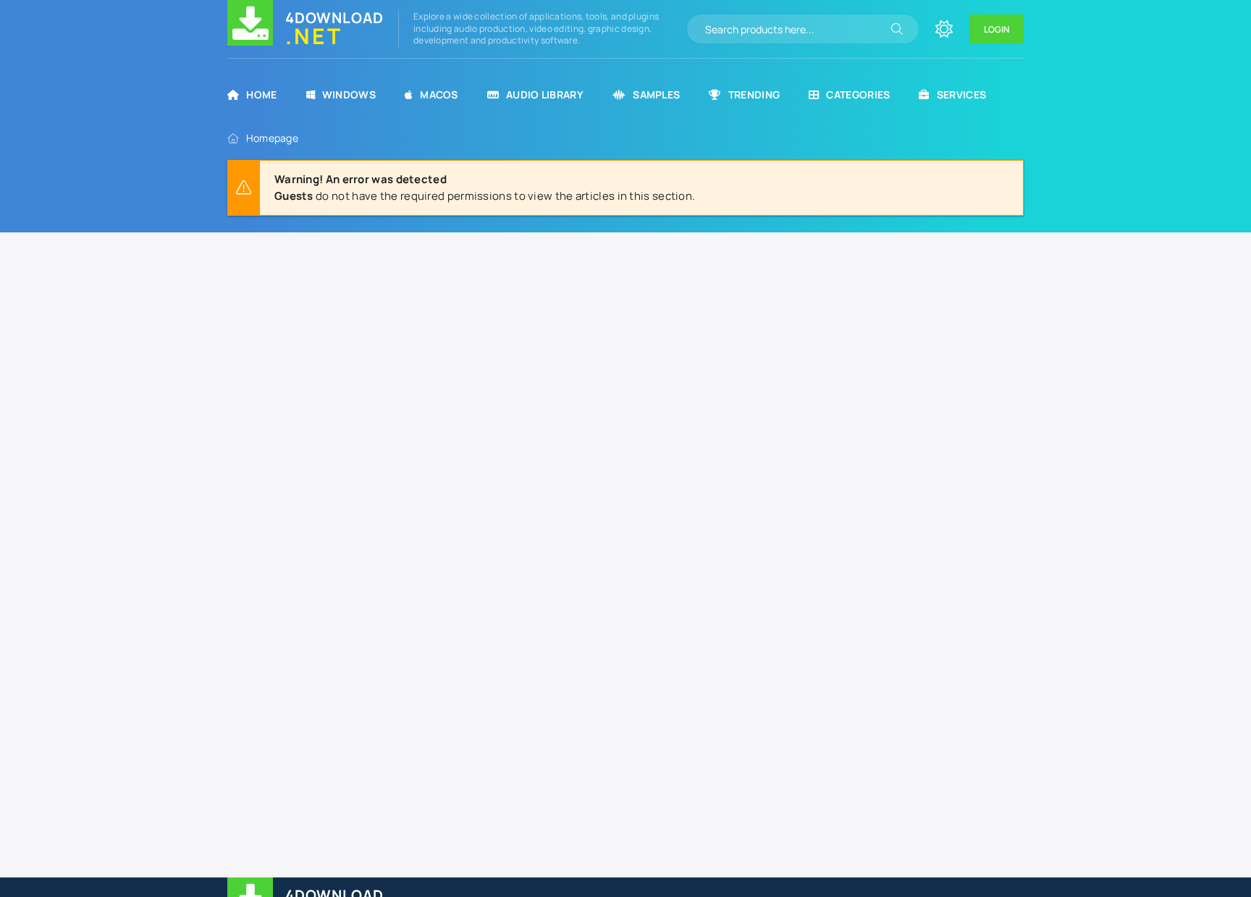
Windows (349, 94)
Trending (754, 94)
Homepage (272, 138)
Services (961, 94)
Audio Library (545, 94)
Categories (858, 94)
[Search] (897, 28)
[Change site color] (944, 29)
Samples (656, 94)
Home (261, 94)
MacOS (439, 94)
